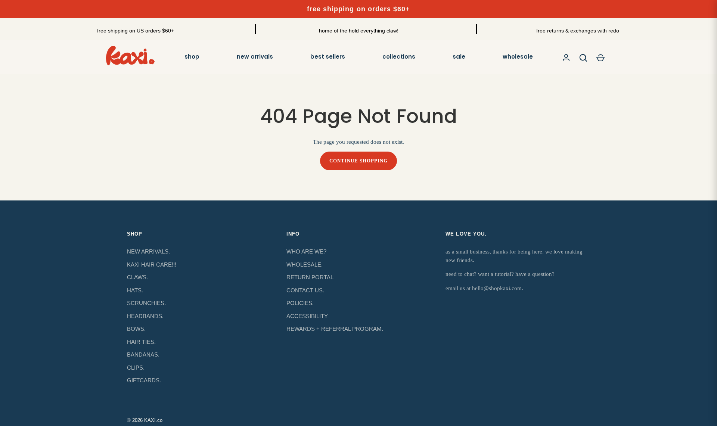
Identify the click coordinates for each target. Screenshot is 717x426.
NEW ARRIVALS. (148, 251)
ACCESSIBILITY (307, 316)
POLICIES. (300, 303)
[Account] (566, 58)
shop (191, 56)
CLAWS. (137, 277)
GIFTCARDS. (144, 380)
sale (459, 56)
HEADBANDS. (145, 316)
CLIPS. (136, 367)
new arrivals (255, 56)
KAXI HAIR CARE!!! (151, 264)
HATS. (135, 290)
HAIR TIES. (141, 342)
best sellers (327, 56)
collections (398, 56)
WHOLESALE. (304, 264)
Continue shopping (358, 161)
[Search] (583, 58)
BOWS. (136, 329)
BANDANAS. (143, 354)
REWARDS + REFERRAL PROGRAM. (334, 329)
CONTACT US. (305, 290)
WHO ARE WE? (306, 251)
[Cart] (600, 58)
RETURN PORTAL (309, 277)
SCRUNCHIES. (146, 303)
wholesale (518, 56)
